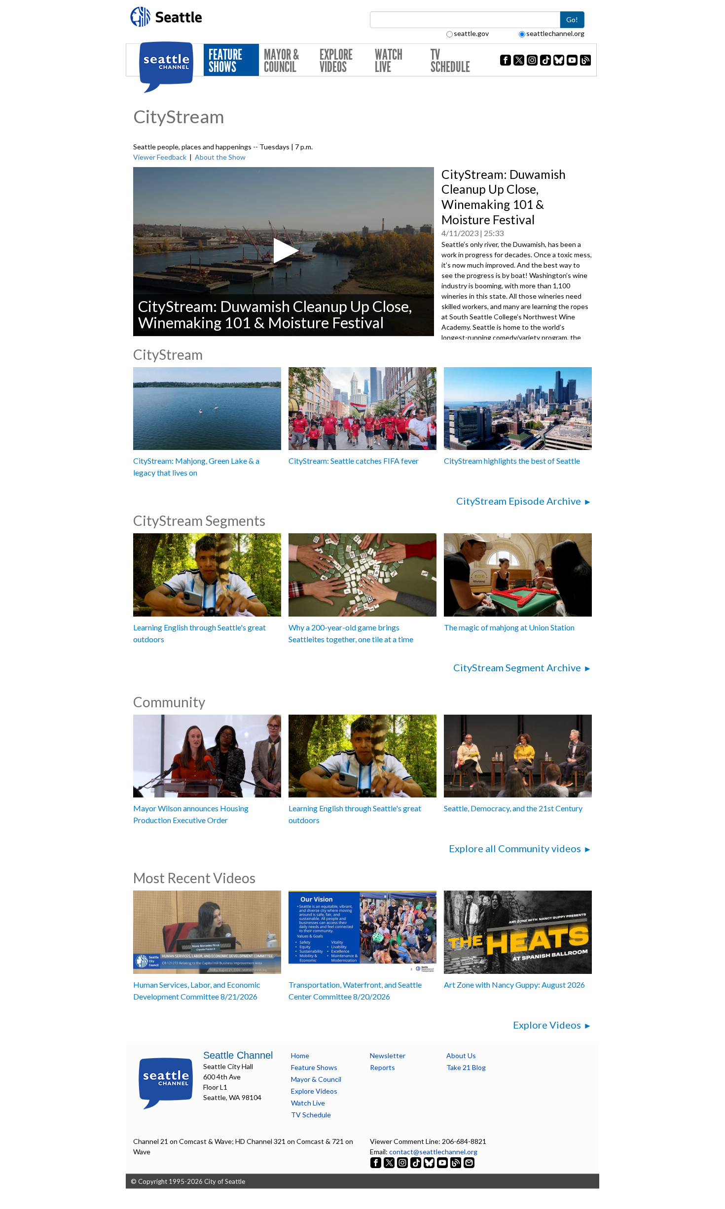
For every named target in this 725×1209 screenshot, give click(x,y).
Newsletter (387, 1055)
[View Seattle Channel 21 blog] (456, 1162)
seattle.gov (471, 33)
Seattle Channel (238, 1055)
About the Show (220, 157)
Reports (382, 1067)
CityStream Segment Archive (517, 667)
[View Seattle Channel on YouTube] (443, 1162)
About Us (461, 1055)
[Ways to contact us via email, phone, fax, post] (469, 1162)
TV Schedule (450, 60)
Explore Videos (336, 60)
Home (300, 1055)
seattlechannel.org (555, 33)
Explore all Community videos (515, 848)
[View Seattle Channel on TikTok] (416, 1162)
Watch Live (388, 60)
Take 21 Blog (466, 1067)
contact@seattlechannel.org (433, 1151)
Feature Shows (225, 60)
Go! (572, 19)
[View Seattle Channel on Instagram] (403, 1162)
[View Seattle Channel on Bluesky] (429, 1162)
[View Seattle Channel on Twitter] (390, 1162)
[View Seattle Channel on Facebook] (376, 1162)
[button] (283, 251)
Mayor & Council (281, 60)
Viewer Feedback (159, 157)
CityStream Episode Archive (518, 501)
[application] (283, 251)
